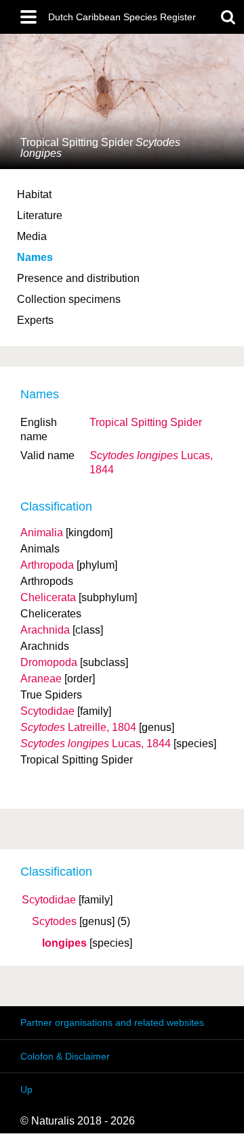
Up (26, 1089)
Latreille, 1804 (78, 727)
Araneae (41, 678)
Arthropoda (47, 565)
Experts (35, 320)
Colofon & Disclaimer (65, 1056)
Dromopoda (48, 662)
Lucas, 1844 (95, 743)
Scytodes (54, 921)
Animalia (41, 532)
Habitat (34, 194)
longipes (64, 943)
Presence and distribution (78, 278)
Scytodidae (49, 900)
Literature (39, 215)
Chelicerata (48, 597)
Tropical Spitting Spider (145, 422)
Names (35, 257)
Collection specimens (69, 299)
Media (32, 236)
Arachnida (45, 630)
